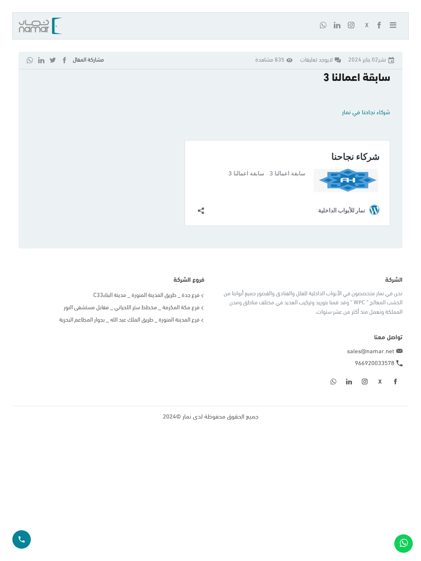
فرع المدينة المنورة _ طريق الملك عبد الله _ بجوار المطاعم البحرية (129, 320)
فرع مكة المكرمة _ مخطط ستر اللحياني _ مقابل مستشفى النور (131, 308)
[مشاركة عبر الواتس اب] (30, 60)
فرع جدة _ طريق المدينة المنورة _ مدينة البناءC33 (146, 295)
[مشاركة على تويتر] (53, 60)
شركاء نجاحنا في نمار (366, 113)
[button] (396, 26)
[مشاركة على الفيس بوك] (64, 60)
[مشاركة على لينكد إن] (41, 60)
